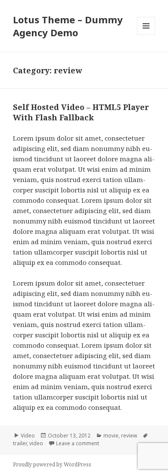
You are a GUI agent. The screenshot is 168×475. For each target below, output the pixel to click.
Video (28, 435)
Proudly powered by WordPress (52, 464)
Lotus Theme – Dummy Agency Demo (68, 26)
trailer (20, 443)
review (129, 435)
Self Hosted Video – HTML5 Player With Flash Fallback (81, 112)
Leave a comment (77, 443)
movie (110, 435)
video (36, 443)
